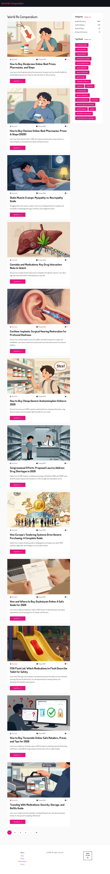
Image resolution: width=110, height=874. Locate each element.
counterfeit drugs (81, 91)
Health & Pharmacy (80, 21)
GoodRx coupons (81, 109)
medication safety (82, 45)
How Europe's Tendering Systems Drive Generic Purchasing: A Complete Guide (36, 536)
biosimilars (95, 100)
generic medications (82, 95)
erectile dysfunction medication (85, 118)
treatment (79, 86)
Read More (17, 81)
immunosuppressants (83, 63)
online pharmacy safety (83, 59)
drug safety (90, 86)
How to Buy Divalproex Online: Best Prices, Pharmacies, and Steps (33, 65)
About (22, 856)
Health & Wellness (80, 25)
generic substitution (82, 72)
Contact (22, 864)
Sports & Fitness (79, 28)
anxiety (92, 109)
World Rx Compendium (12, 3)
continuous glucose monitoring (85, 104)
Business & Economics (81, 32)
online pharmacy (81, 49)
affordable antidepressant (84, 113)
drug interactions (81, 54)
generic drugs (80, 77)
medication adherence (83, 81)
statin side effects (82, 68)
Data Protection (22, 861)
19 (36, 832)
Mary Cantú (14, 59)
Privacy (22, 858)
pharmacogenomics (82, 100)
